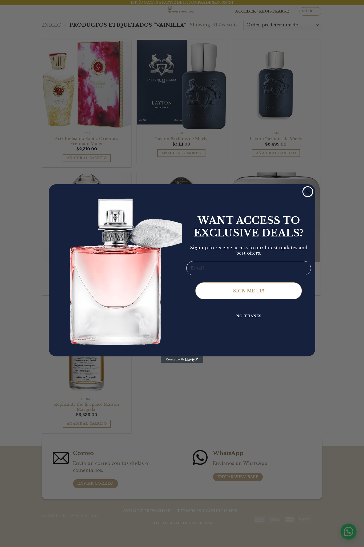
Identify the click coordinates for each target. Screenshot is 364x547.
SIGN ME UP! (248, 290)
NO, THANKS (248, 316)
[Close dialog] (308, 191)
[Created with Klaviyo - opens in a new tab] (182, 359)
